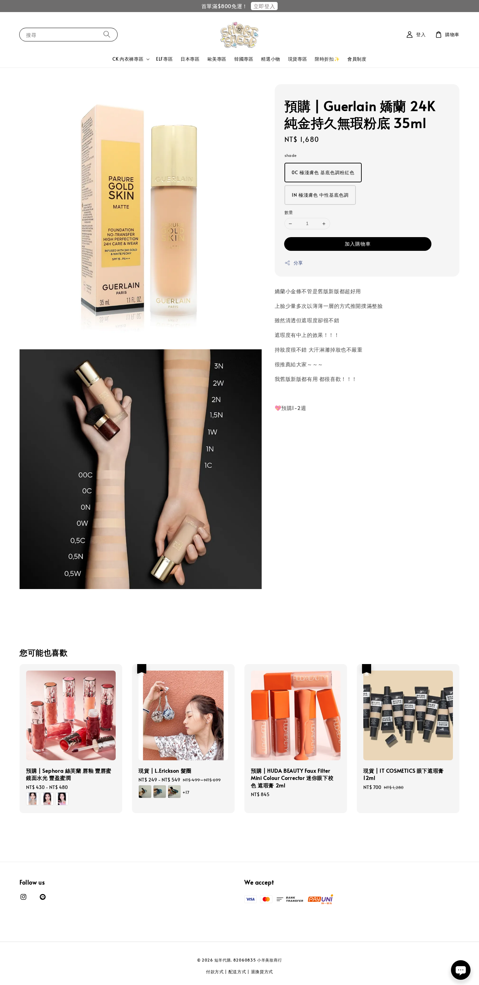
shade (290, 155)
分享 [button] (298, 263)
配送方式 (237, 972)
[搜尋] (106, 34)
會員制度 (356, 59)
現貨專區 (297, 59)
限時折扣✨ (327, 59)
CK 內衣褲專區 (127, 59)
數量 (288, 213)
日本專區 (190, 59)
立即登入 (264, 5)
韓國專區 (243, 59)
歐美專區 (217, 59)
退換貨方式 (262, 972)
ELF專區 (164, 59)
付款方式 (215, 972)
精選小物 (270, 59)
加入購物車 (358, 243)
